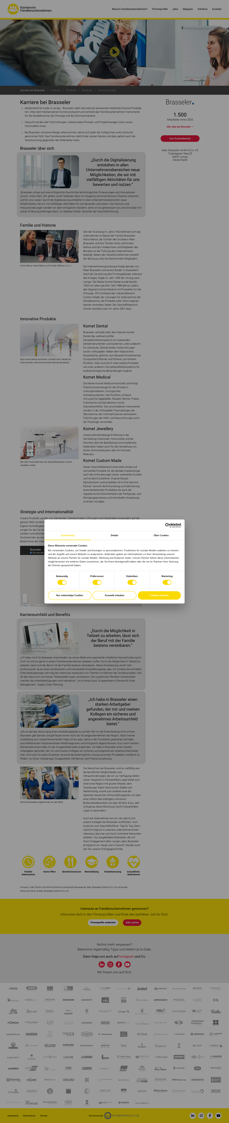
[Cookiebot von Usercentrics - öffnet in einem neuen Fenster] (167, 525)
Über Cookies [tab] (161, 535)
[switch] (97, 582)
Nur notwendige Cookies (69, 595)
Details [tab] (114, 535)
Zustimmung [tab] (68, 535)
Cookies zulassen (159, 595)
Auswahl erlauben (114, 595)
